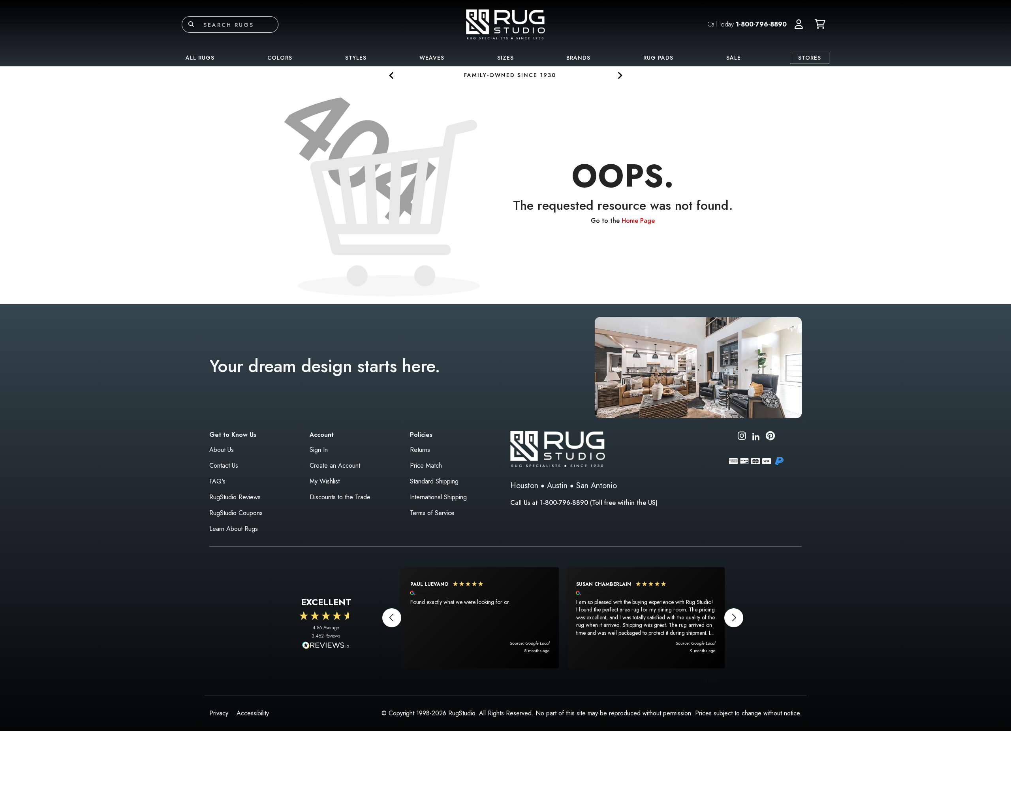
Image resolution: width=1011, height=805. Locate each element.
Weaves (431, 58)
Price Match (426, 465)
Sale (733, 58)
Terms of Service (432, 512)
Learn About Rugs (233, 528)
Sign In (319, 449)
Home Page (638, 220)
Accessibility (253, 713)
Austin (557, 485)
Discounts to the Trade (340, 497)
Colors (279, 58)
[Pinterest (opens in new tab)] (770, 437)
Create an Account (335, 465)
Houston (524, 485)
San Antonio (596, 485)
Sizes (505, 58)
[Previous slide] (391, 75)
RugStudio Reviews (235, 497)
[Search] (191, 24)
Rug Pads (658, 58)
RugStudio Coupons (236, 512)
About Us (221, 449)
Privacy (218, 713)
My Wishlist (325, 481)
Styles (355, 58)
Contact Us (223, 465)
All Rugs (200, 58)
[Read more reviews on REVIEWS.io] (326, 646)
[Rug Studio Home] (505, 23)
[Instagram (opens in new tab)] (742, 437)
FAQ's (217, 481)
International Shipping (438, 497)
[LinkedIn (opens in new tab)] (755, 435)
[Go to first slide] (619, 75)
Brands (578, 58)
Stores (809, 58)
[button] (799, 24)
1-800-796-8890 (761, 24)
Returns (420, 449)
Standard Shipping (434, 481)
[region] (562, 617)
